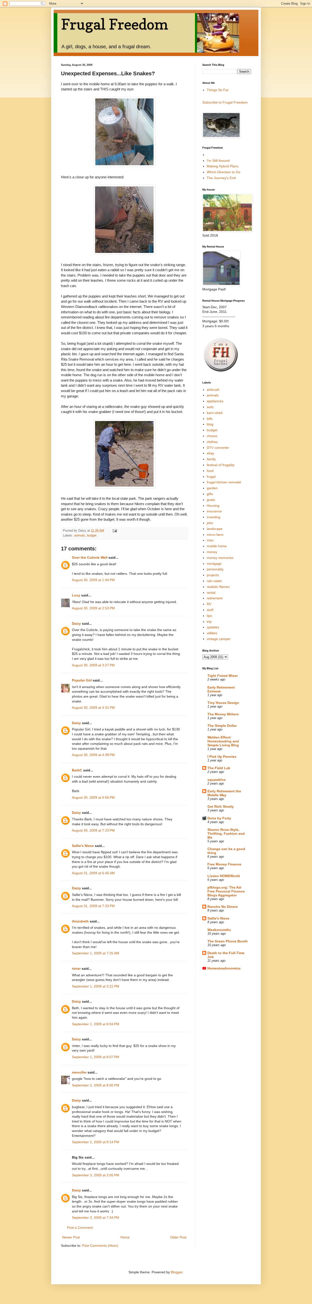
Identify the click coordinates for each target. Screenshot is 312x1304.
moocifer (79, 1072)
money (212, 552)
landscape (215, 529)
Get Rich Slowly (220, 806)
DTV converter (218, 448)
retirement (215, 598)
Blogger (177, 1272)
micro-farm (215, 535)
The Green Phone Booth (227, 941)
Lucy (76, 595)
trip (209, 621)
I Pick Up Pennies (221, 756)
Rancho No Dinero (222, 907)
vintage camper (219, 639)
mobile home (217, 546)
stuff (210, 610)
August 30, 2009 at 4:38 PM (93, 755)
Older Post (178, 1237)
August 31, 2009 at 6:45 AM (93, 873)
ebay (210, 453)
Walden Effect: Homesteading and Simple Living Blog (223, 741)
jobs (210, 523)
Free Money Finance (224, 864)
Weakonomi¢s (219, 930)
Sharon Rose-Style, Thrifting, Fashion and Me (226, 833)
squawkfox (216, 780)
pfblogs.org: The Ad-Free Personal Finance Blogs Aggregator (226, 891)
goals (211, 500)
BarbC (77, 770)
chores (212, 436)
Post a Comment (80, 1227)
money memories (220, 558)
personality (215, 569)
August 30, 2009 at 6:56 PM (93, 797)
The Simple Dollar (222, 726)
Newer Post (71, 1237)
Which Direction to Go (223, 172)
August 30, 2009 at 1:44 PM (93, 580)
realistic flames (218, 587)
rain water (214, 581)
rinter (76, 968)
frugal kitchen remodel (224, 482)
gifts (210, 494)
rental (211, 592)
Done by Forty (219, 818)
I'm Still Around (218, 161)
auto (210, 407)
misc (210, 540)
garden (212, 488)
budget (92, 535)
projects (213, 575)
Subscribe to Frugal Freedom (225, 102)
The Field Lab (218, 768)
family (211, 459)
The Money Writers (223, 714)
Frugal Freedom (114, 24)
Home (125, 1237)
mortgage (214, 564)
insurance (214, 511)
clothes (212, 442)
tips (209, 616)
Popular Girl (82, 680)
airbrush (213, 390)
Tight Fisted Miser (222, 676)
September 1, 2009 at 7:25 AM (95, 953)
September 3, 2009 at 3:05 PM (95, 1175)
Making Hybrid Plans (222, 166)
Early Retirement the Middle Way (224, 793)
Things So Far (218, 90)
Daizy (76, 623)
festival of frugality (220, 465)
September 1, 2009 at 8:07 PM (95, 1057)
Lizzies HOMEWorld (223, 876)
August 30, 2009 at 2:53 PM (93, 608)
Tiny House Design (223, 703)
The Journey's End (221, 178)
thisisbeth (80, 921)
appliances (215, 401)
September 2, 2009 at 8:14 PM (95, 1142)
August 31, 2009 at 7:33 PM (93, 906)
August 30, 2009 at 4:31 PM (93, 708)
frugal (211, 477)
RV (209, 604)
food (210, 471)
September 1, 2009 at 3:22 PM (95, 986)
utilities (212, 633)
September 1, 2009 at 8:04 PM (95, 1024)
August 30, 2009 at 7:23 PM (93, 830)
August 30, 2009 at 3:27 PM (93, 665)
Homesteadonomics (224, 968)
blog (210, 424)
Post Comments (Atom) (100, 1245)
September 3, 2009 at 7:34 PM (95, 1217)
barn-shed (215, 413)
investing (213, 517)
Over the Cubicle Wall (89, 557)
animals (79, 535)
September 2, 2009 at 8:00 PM (95, 1085)
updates (213, 627)
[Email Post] (114, 530)
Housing (213, 506)
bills (210, 419)
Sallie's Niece (83, 846)
